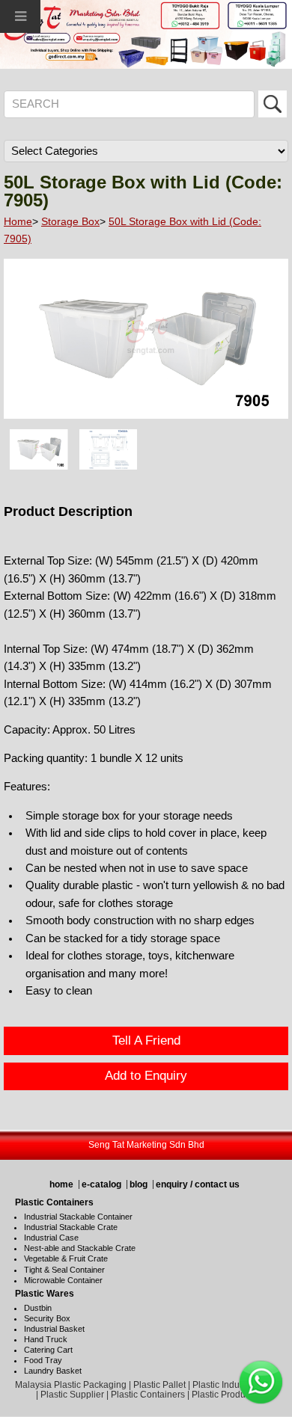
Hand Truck (45, 1339)
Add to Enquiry (146, 1076)
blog (138, 1184)
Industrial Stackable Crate (71, 1227)
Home (18, 221)
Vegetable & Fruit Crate (66, 1258)
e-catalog (101, 1184)
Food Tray (43, 1360)
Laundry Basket (53, 1370)
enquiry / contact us (198, 1184)
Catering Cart (48, 1349)
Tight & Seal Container (64, 1269)
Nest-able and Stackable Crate (80, 1248)
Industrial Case (51, 1237)
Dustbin (38, 1307)
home (61, 1184)
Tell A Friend (146, 1040)
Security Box (47, 1318)
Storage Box (70, 221)
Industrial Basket (54, 1328)
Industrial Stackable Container (78, 1216)
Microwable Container (63, 1280)
